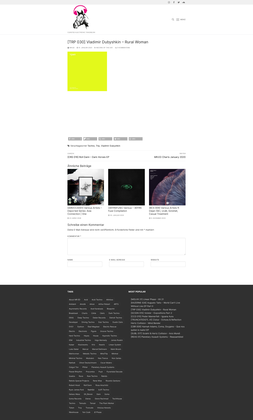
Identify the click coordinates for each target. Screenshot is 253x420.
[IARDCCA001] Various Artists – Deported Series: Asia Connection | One (84, 210)
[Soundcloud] (183, 2)
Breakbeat (73, 313)
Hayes (86, 336)
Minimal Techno (75, 358)
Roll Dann (88, 385)
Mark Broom (116, 349)
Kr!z (93, 345)
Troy (80, 408)
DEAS (71, 318)
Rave (81, 376)
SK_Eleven (88, 394)
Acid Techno (97, 299)
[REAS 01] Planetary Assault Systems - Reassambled (157, 336)
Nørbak (72, 363)
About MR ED (74, 299)
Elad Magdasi (93, 326)
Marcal (85, 349)
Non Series (116, 358)
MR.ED (72, 48)
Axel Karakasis (97, 309)
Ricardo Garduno (113, 381)
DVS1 (71, 326)
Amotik (83, 304)
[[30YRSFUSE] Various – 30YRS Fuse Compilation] (126, 187)
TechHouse (117, 398)
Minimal (115, 353)
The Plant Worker (106, 403)
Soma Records (75, 398)
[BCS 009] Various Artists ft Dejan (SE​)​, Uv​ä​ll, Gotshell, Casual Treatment (164, 210)
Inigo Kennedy (101, 340)
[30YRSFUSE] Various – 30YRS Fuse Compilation (125, 209)
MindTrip (104, 353)
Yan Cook (86, 412)
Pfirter (85, 367)
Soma (106, 394)
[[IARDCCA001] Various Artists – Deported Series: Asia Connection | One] (85, 187)
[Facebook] (174, 2)
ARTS (116, 304)
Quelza (72, 376)
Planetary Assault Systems (102, 367)
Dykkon (80, 326)
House (95, 336)
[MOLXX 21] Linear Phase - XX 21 (147, 299)
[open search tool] (173, 19)
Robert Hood (74, 385)
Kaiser (71, 345)
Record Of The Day (104, 48)
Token (71, 408)
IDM (70, 340)
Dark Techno (114, 313)
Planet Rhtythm (75, 371)
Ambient (72, 304)
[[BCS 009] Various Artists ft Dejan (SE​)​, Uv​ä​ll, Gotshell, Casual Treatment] (167, 187)
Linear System (115, 345)
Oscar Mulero (106, 363)
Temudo (82, 403)
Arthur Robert (104, 304)
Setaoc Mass (74, 394)
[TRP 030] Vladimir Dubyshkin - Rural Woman (153, 309)
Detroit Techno (115, 318)
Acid (86, 299)
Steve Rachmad (101, 398)
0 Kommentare (123, 48)
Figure (93, 331)
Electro (72, 331)
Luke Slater (74, 349)
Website (155, 260)
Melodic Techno (89, 353)
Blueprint (111, 309)
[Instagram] (169, 2)
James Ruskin (117, 340)
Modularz (90, 358)
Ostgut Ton (74, 367)
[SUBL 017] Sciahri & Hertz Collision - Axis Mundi (155, 333)
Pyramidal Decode (114, 371)
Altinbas (109, 299)
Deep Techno (83, 318)
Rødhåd (91, 390)
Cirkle (93, 313)
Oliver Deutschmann (88, 363)
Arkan (92, 304)
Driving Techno (88, 322)
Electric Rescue (109, 326)
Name (70, 260)
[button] (75, 138)
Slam (98, 394)
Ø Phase (97, 412)
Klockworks (83, 345)
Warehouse (73, 412)
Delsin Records (99, 318)
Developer (73, 322)
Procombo (90, 371)
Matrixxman (74, 353)
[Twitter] (179, 2)
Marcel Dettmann (99, 349)
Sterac (88, 398)
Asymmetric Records (78, 309)
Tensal (92, 403)
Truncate (89, 408)
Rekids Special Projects (79, 381)
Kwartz (102, 345)
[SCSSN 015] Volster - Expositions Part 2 (151, 313)
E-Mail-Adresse (117, 260)
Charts (84, 313)
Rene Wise (97, 381)
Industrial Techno (83, 340)
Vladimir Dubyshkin (110, 145)
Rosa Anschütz (102, 385)
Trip (98, 145)
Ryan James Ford (76, 390)
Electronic (83, 331)
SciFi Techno (103, 390)
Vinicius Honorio (104, 408)
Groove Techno (106, 331)
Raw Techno (92, 376)
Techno (91, 145)
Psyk (101, 371)
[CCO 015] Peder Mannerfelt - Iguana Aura (152, 316)
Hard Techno (74, 336)
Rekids (104, 376)
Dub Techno (103, 322)
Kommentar (74, 236)
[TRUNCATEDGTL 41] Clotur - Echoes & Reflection (156, 319)
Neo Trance (103, 358)
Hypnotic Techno (109, 336)
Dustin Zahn (118, 322)
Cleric (102, 313)
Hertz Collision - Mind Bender (145, 323)
